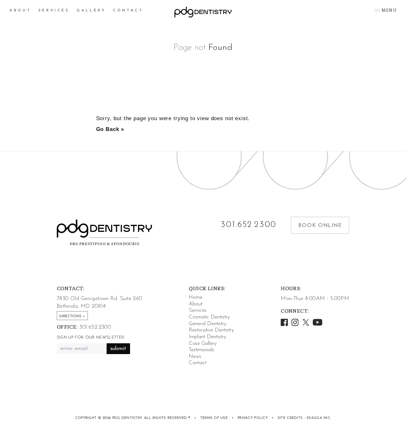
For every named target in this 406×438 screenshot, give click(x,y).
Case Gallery (203, 343)
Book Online (320, 225)
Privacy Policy (253, 418)
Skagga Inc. (318, 418)
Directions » (72, 316)
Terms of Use (214, 418)
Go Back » (110, 129)
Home (195, 297)
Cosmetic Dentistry (209, 317)
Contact (128, 10)
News (195, 356)
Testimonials (201, 349)
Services (54, 10)
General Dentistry (207, 323)
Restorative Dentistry (211, 330)
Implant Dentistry (207, 336)
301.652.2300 (249, 225)
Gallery (91, 10)
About (20, 10)
